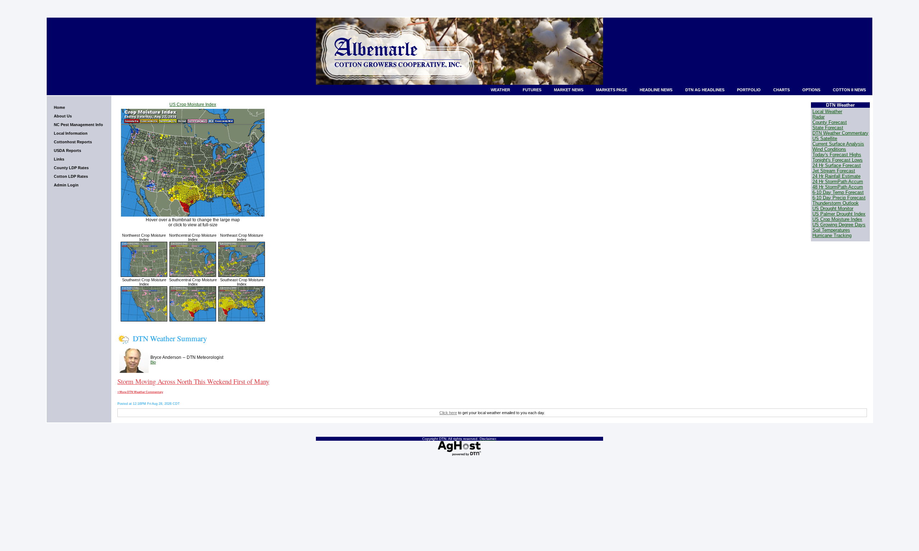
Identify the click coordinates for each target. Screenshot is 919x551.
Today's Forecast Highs (836, 154)
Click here (448, 413)
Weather (500, 90)
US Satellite (824, 138)
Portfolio (749, 90)
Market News (568, 90)
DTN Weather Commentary (840, 133)
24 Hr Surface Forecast (836, 165)
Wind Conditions (829, 149)
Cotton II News (849, 90)
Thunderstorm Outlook (835, 203)
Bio (153, 362)
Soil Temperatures (831, 230)
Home (59, 107)
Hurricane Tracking (832, 235)
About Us (63, 116)
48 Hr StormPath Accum (837, 187)
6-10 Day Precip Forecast (839, 197)
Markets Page (611, 90)
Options (811, 90)
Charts (781, 90)
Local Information (71, 133)
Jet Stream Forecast (833, 170)
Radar (818, 117)
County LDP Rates (71, 168)
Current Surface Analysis (838, 144)
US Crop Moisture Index (192, 104)
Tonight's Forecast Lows (837, 160)
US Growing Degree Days (839, 224)
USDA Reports (67, 150)
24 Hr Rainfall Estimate (836, 176)
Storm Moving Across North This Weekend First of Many (193, 381)
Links (59, 159)
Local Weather (827, 111)
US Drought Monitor (832, 208)
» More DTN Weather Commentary (140, 392)
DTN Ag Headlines (704, 90)
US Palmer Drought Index (839, 214)
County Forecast (829, 122)
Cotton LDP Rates (71, 176)
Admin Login (66, 185)
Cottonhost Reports (73, 142)
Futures (532, 90)
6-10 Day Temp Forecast (838, 192)
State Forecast (827, 127)
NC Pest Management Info (78, 124)
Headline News (656, 90)
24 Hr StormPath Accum (837, 181)
